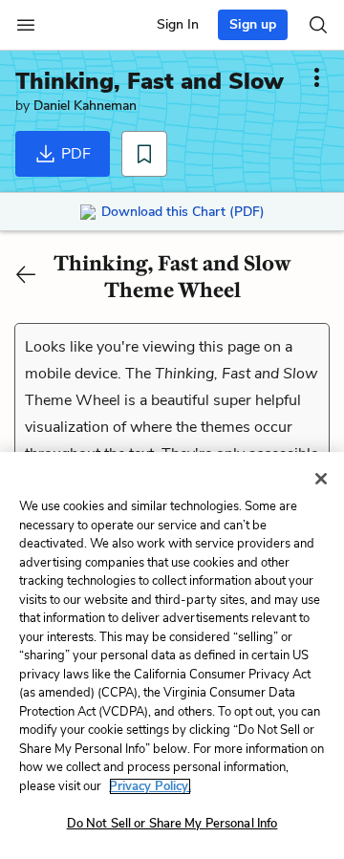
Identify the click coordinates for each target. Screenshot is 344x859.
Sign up (252, 24)
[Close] (321, 479)
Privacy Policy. (150, 786)
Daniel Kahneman (85, 106)
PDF (74, 153)
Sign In (178, 24)
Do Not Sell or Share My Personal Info (172, 823)
